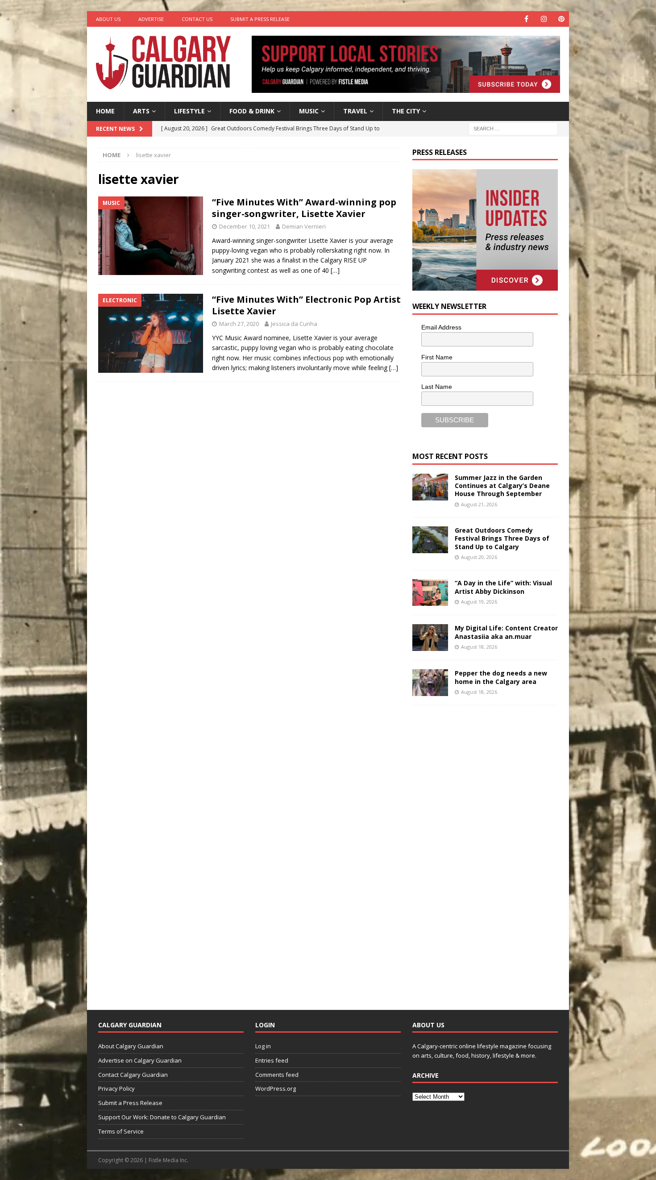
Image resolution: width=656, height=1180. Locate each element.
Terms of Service (121, 1131)
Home (105, 111)
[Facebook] (526, 19)
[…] (335, 270)
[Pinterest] (561, 19)
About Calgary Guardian (130, 1046)
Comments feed (277, 1075)
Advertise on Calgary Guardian (140, 1060)
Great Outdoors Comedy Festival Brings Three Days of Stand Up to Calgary (502, 538)
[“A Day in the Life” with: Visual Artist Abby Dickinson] (430, 592)
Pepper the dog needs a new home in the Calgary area (501, 677)
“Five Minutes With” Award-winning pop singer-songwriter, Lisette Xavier (304, 208)
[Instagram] (544, 19)
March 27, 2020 (239, 324)
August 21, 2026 (479, 504)
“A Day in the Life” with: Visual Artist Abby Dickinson (503, 587)
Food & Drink (251, 111)
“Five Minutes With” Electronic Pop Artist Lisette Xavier (306, 305)
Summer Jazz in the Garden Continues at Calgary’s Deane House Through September (502, 485)
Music (309, 111)
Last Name (436, 386)
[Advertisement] (479, 850)
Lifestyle (189, 111)
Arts (141, 111)
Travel (355, 111)
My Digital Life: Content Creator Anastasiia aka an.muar (506, 632)
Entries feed (271, 1060)
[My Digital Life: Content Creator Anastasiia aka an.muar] (430, 637)
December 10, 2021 (244, 226)
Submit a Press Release (260, 19)
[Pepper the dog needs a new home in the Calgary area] (430, 682)
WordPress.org (275, 1088)
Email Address (441, 327)
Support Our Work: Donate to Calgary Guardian (162, 1117)
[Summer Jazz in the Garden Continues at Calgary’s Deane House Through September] (430, 487)
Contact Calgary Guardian (133, 1075)
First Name (437, 357)
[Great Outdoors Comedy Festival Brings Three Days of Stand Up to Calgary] (430, 539)
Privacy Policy (116, 1088)
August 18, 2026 (479, 646)
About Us (108, 19)
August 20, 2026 (479, 557)
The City (406, 111)
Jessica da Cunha (294, 324)
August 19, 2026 (479, 601)
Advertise (151, 19)
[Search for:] (513, 128)
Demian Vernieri (304, 226)
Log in (263, 1046)
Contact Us (197, 19)
